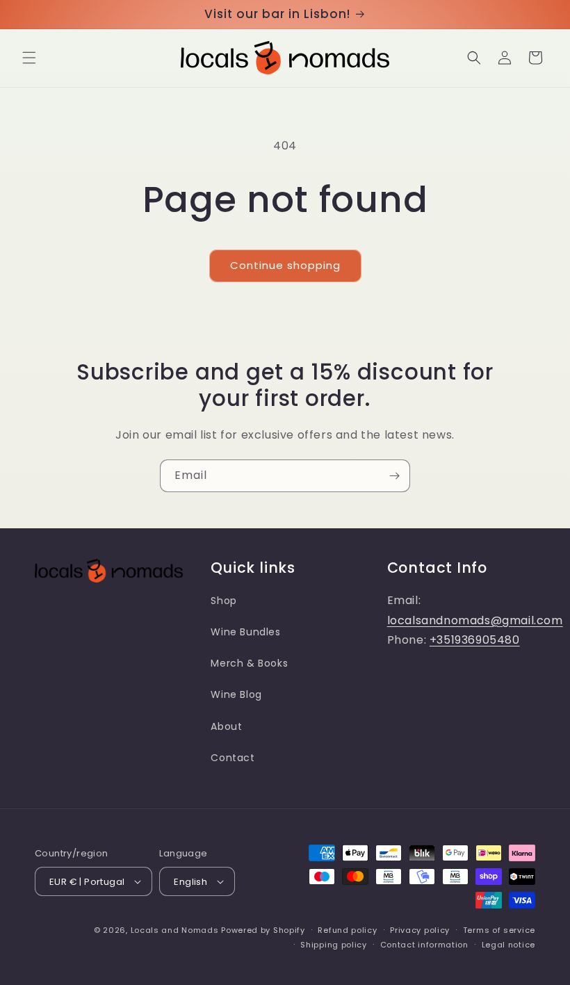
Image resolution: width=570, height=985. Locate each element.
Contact (232, 758)
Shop (223, 601)
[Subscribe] (394, 475)
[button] (29, 57)
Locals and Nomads (175, 930)
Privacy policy (420, 930)
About (226, 726)
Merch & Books (249, 663)
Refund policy (347, 930)
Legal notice (508, 944)
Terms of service (499, 930)
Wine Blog (236, 694)
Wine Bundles (245, 632)
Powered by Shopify (263, 930)
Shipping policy (333, 944)
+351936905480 (475, 640)
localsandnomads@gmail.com (475, 620)
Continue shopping (285, 265)
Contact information (424, 944)
